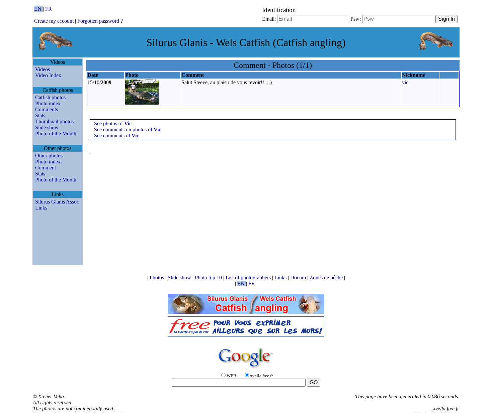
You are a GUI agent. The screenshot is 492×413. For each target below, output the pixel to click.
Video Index (48, 75)
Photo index (48, 103)
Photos (157, 277)
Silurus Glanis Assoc (57, 201)
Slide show (47, 127)
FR (48, 9)
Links (41, 208)
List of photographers (249, 277)
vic (405, 82)
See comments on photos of (127, 129)
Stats (40, 115)
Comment (45, 167)
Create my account (54, 21)
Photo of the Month (55, 133)
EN (38, 9)
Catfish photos (50, 97)
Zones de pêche (327, 277)
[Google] (246, 369)
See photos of (113, 123)
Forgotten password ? (100, 21)
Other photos (49, 155)
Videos (42, 69)
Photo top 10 (209, 277)
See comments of (116, 135)
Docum (298, 277)
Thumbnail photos (54, 121)
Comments (46, 109)
